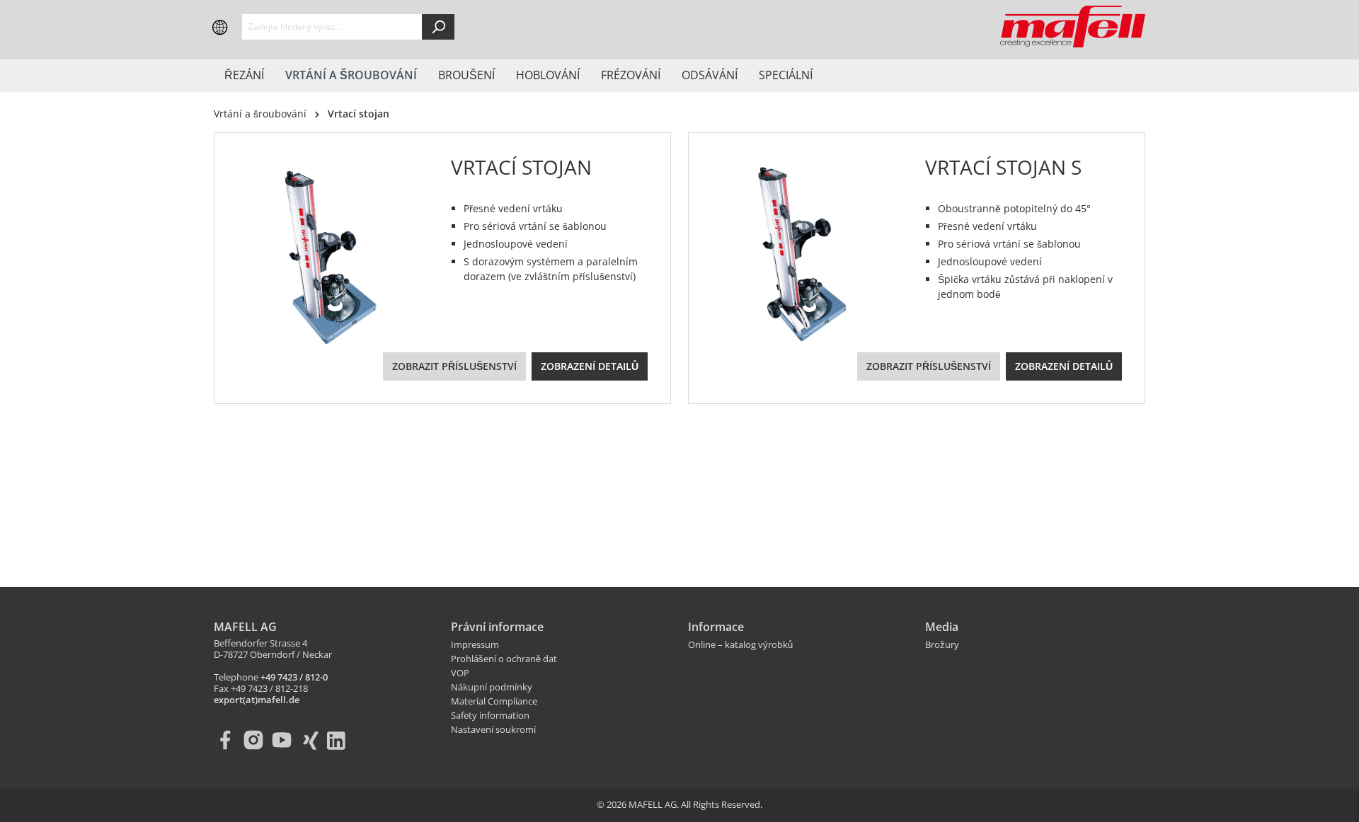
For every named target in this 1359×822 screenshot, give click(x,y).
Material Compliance (494, 701)
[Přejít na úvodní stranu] (1072, 27)
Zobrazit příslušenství (454, 366)
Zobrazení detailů (589, 366)
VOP (460, 673)
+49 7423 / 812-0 (294, 677)
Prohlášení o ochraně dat (504, 659)
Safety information (490, 716)
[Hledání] (438, 27)
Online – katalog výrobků (740, 645)
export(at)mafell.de (256, 700)
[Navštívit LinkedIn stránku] (341, 740)
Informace (716, 626)
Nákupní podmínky (491, 687)
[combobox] (332, 27)
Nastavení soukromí (493, 730)
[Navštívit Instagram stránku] (256, 740)
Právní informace (497, 626)
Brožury (942, 645)
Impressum (475, 645)
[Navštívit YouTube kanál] (284, 740)
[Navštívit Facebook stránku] (228, 740)
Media (941, 626)
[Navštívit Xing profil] (313, 740)
